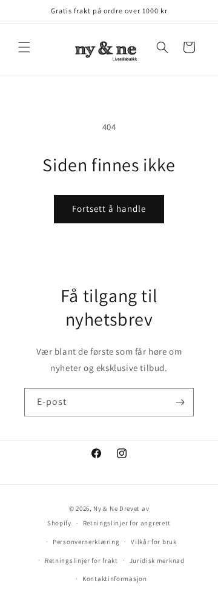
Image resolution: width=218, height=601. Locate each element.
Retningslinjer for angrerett (127, 523)
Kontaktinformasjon (114, 578)
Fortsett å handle (109, 208)
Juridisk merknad (157, 560)
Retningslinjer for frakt (81, 560)
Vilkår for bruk (154, 541)
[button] (24, 47)
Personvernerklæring (86, 541)
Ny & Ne (106, 508)
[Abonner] (180, 402)
